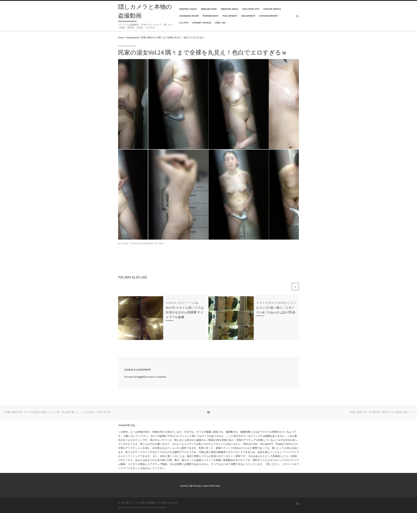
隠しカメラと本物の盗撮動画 (141, 502)
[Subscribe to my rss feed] (298, 504)
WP (130, 507)
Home (121, 37)
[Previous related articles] (287, 286)
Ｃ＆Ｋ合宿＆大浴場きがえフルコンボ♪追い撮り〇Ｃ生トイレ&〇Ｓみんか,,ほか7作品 (276, 307)
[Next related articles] (295, 286)
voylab (124, 243)
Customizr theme (157, 507)
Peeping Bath (132, 37)
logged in (141, 376)
